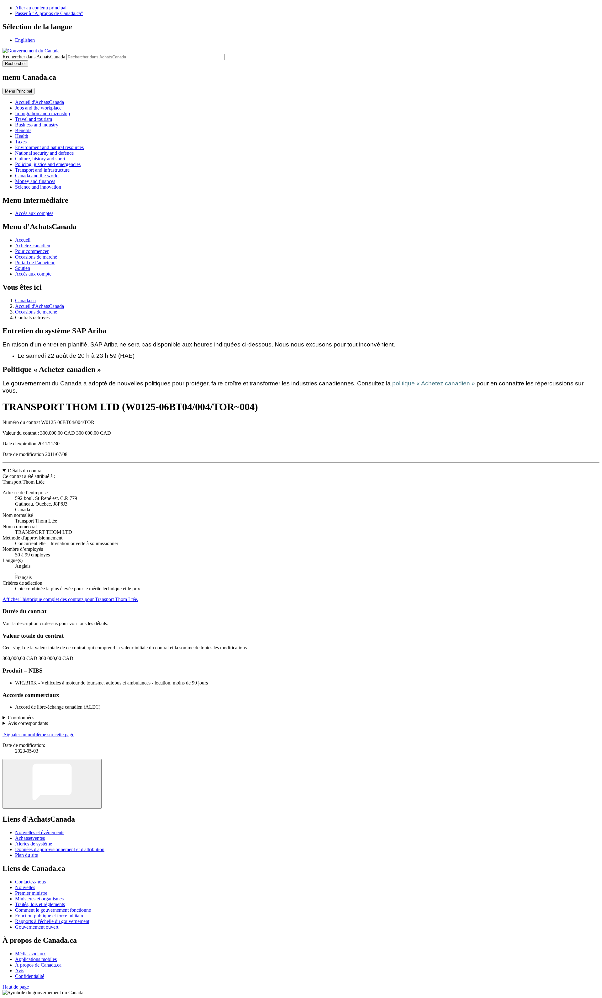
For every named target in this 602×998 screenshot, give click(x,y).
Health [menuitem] (21, 136)
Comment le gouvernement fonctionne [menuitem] (53, 910)
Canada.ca (25, 300)
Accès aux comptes (34, 213)
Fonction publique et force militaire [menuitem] (49, 915)
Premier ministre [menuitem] (31, 893)
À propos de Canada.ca (38, 965)
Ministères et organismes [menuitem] (39, 898)
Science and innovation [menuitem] (38, 187)
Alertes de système (33, 843)
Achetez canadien (32, 245)
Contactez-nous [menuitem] (30, 881)
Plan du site (26, 855)
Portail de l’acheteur (35, 262)
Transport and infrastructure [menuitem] (42, 170)
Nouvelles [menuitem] (25, 887)
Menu (18, 91)
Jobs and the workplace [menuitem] (38, 107)
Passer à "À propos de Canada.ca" (49, 13)
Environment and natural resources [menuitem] (49, 147)
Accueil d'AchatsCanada (39, 306)
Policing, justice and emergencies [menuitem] (48, 164)
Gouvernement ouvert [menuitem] (36, 927)
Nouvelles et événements (39, 832)
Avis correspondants (28, 723)
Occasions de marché (36, 257)
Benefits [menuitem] (23, 130)
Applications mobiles (36, 959)
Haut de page (16, 987)
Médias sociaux (30, 953)
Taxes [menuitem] (21, 141)
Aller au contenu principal (40, 7)
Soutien (22, 268)
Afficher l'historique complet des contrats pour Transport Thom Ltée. (70, 599)
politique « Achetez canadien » (433, 383)
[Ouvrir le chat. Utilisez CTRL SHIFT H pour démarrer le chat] (52, 784)
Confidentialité (29, 976)
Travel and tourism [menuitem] (33, 119)
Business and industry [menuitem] (36, 124)
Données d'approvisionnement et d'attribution (59, 849)
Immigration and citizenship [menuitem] (42, 113)
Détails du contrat (25, 470)
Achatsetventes (30, 838)
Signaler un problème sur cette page (39, 734)
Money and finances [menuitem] (35, 181)
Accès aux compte (33, 273)
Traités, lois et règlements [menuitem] (40, 904)
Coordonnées (21, 717)
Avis (19, 970)
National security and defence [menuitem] (44, 153)
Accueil (22, 240)
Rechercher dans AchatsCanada (34, 56)
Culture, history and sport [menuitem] (40, 158)
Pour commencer (32, 251)
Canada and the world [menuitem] (37, 175)
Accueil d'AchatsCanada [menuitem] (39, 102)
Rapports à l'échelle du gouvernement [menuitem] (52, 921)
